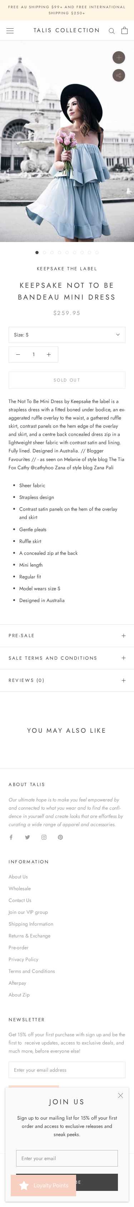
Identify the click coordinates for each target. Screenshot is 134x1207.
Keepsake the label (67, 268)
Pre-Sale (22, 635)
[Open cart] (124, 30)
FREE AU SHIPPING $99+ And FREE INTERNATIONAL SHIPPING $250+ (67, 10)
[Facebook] (11, 837)
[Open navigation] (10, 30)
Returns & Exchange (29, 935)
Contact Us (20, 900)
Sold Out (67, 380)
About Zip (19, 994)
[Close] (120, 1095)
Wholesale (20, 888)
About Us (18, 876)
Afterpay (17, 983)
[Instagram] (43, 837)
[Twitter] (27, 837)
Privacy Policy (23, 959)
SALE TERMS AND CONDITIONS (53, 658)
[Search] (112, 31)
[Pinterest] (60, 837)
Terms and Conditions (32, 971)
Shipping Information (31, 923)
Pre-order (19, 947)
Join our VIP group (28, 912)
